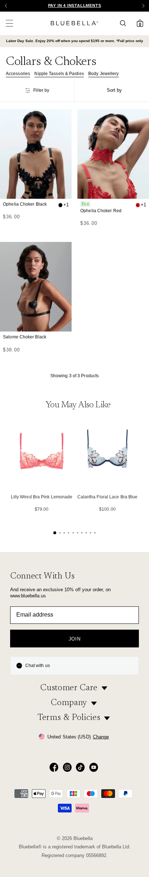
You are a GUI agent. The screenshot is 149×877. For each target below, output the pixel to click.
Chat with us (37, 665)
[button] (143, 6)
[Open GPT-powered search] (125, 23)
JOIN (75, 639)
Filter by (41, 90)
